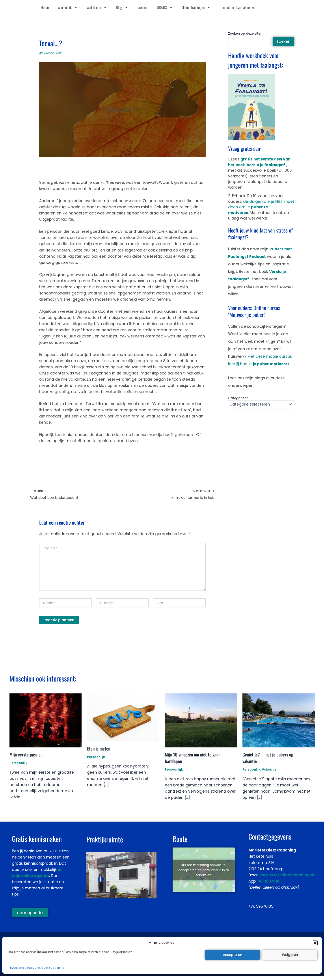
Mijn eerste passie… (26, 754)
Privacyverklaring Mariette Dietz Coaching (36, 968)
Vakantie (269, 769)
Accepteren (232, 954)
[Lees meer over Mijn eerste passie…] (45, 720)
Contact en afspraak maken (238, 7)
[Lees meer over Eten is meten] (123, 717)
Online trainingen (193, 7)
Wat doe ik (94, 7)
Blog (119, 7)
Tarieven (142, 7)
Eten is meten (98, 748)
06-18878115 (269, 881)
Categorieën (238, 398)
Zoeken (283, 41)
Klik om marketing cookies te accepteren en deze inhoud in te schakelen (203, 869)
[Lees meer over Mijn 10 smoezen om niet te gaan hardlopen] (201, 720)
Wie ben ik (65, 7)
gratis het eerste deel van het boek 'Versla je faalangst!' (259, 162)
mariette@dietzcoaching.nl (287, 875)
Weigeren (290, 954)
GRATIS (162, 7)
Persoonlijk (18, 763)
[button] (315, 943)
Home (45, 7)
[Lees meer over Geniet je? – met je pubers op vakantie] (278, 720)
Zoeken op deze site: (244, 33)
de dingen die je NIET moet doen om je (261, 207)
